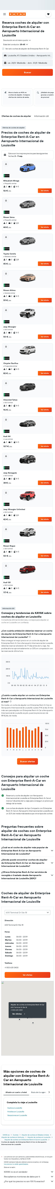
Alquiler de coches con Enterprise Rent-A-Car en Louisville (26, 1140)
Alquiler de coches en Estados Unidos (35, 1135)
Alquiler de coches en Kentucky (12, 1137)
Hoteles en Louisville (15, 1111)
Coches (15, 1135)
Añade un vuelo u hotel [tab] (16, 1092)
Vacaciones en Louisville (17, 1115)
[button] (4, 14)
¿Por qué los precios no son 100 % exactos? (24, 1181)
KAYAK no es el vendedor (15, 1171)
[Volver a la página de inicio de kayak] (17, 14)
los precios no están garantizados (16, 1164)
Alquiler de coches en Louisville (39, 1137)
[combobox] (17, 40)
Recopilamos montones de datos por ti (22, 1176)
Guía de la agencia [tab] (40, 1092)
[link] (27, 761)
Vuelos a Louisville (14, 1108)
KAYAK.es (6, 1135)
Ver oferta (45, 191)
